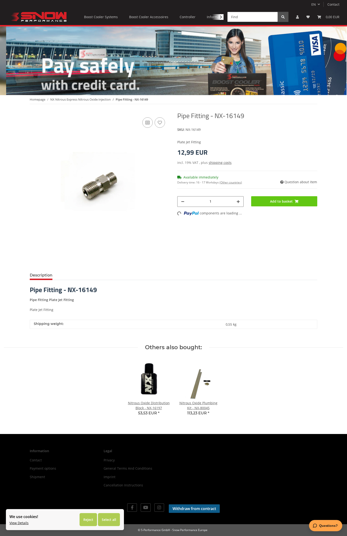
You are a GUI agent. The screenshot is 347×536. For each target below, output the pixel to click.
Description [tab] (41, 275)
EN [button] (313, 4)
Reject (88, 519)
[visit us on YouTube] (145, 507)
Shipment (37, 477)
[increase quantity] (238, 201)
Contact (333, 4)
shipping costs (220, 162)
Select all (109, 519)
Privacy (109, 460)
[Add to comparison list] (147, 122)
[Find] (283, 17)
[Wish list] (308, 17)
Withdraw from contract (194, 508)
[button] (297, 17)
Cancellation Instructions (123, 485)
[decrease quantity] (183, 201)
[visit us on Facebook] (132, 507)
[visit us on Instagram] (159, 507)
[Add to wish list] (160, 122)
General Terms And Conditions (128, 468)
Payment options (43, 468)
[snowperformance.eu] (38, 17)
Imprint (109, 477)
